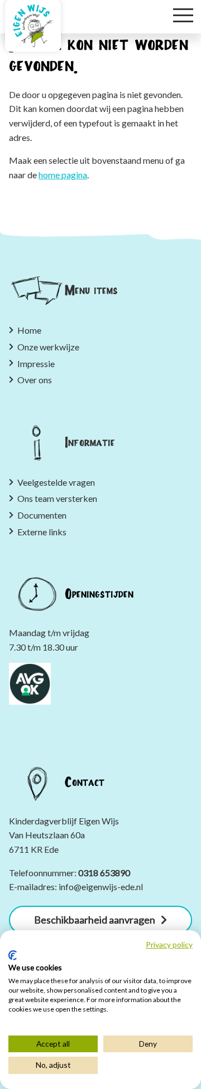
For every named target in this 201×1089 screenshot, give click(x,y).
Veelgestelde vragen (56, 482)
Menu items (91, 290)
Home (29, 330)
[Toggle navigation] (183, 14)
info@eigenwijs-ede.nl (101, 886)
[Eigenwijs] (33, 25)
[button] (100, 920)
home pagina (63, 174)
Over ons (35, 379)
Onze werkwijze (48, 346)
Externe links (41, 531)
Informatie (90, 442)
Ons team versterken (57, 498)
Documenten (41, 515)
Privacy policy (169, 945)
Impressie (36, 363)
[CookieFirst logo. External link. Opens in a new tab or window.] (12, 955)
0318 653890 (104, 872)
